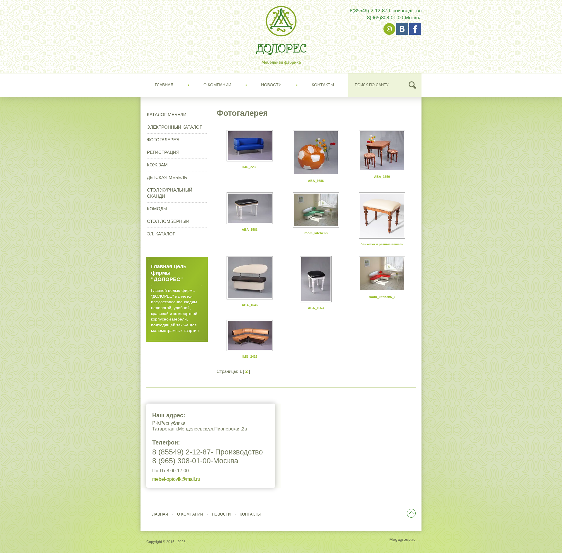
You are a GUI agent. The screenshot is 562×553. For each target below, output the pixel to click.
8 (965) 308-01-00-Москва (195, 460)
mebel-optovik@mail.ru (176, 479)
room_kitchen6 (316, 233)
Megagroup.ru (402, 539)
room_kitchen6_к (382, 297)
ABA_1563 (316, 308)
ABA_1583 (250, 229)
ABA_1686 (316, 180)
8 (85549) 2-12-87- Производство (207, 452)
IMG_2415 (249, 356)
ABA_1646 (250, 305)
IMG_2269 (249, 167)
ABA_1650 (382, 176)
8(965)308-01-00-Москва (394, 17)
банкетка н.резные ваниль (382, 244)
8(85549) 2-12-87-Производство (386, 10)
